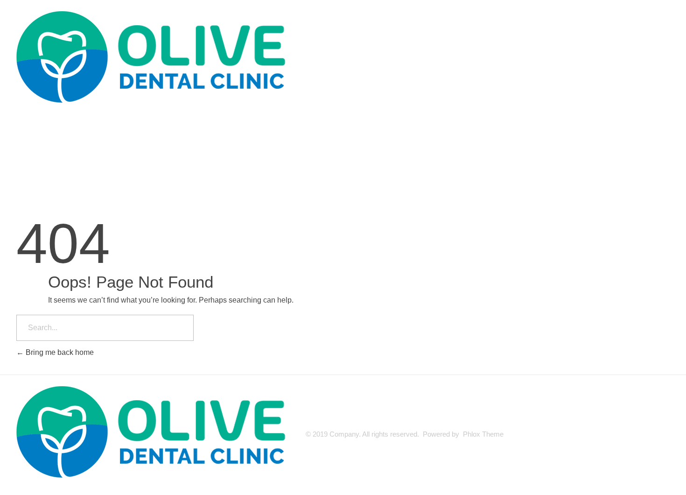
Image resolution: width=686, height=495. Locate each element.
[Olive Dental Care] (156, 58)
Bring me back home (59, 352)
